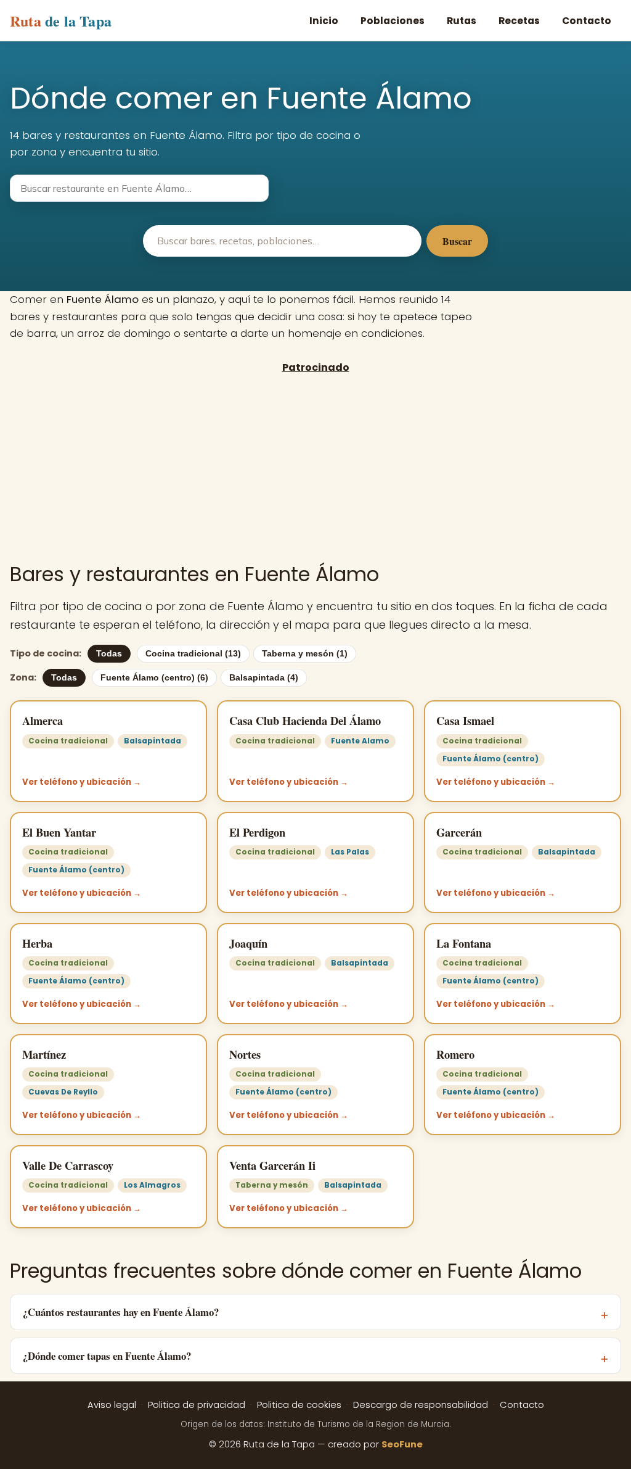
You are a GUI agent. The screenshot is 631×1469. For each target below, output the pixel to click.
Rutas (461, 20)
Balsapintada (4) (263, 677)
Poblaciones (392, 20)
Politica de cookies (299, 1405)
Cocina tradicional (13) (193, 653)
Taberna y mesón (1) (305, 653)
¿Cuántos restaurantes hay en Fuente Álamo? (121, 1312)
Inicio (323, 20)
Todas (109, 653)
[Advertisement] (315, 467)
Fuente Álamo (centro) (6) (154, 677)
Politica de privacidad (196, 1405)
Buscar (457, 241)
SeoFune (402, 1444)
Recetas (519, 20)
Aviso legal (112, 1405)
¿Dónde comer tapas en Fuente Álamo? (107, 1355)
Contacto (586, 20)
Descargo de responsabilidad (420, 1405)
